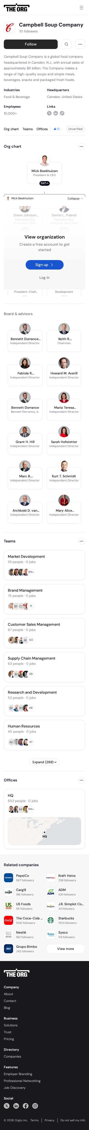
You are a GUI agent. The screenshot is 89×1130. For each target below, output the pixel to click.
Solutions (11, 1025)
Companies (12, 1056)
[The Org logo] (16, 973)
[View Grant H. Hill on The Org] (25, 432)
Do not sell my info (73, 1120)
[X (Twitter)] (6, 1106)
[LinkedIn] (16, 1106)
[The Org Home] (16, 7)
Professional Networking (22, 1081)
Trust (7, 1032)
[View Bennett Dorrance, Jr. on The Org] (25, 329)
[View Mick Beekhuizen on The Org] (45, 161)
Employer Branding (18, 1074)
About (8, 994)
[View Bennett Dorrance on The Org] (25, 397)
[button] (44, 173)
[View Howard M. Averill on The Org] (64, 363)
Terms (34, 1120)
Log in (44, 277)
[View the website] (62, 113)
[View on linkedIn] (55, 113)
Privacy (50, 1120)
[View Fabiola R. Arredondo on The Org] (25, 363)
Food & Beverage (17, 97)
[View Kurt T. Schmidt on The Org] (64, 466)
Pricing (9, 1039)
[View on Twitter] (49, 113)
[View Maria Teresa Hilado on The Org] (64, 397)
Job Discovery (15, 1088)
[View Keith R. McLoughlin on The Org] (64, 329)
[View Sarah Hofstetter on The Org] (64, 432)
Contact (10, 1001)
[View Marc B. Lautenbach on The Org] (25, 466)
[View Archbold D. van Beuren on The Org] (25, 500)
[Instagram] (35, 1106)
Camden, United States (64, 97)
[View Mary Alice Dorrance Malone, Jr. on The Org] (64, 500)
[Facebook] (25, 1106)
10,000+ (10, 113)
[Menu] (81, 7)
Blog (7, 1008)
